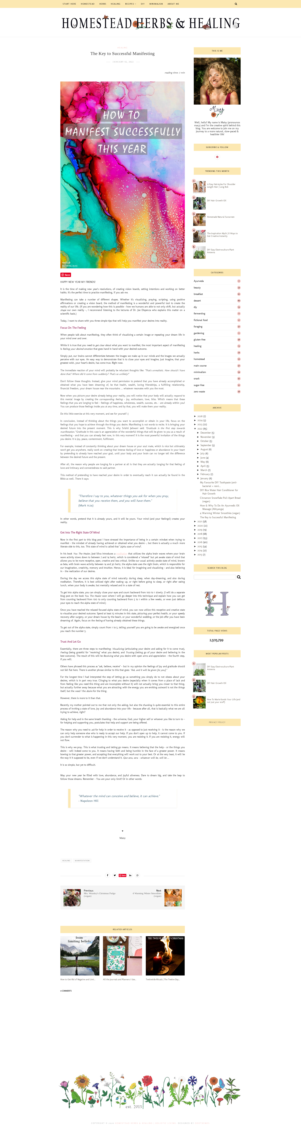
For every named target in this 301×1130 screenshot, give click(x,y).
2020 (201, 525)
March (204, 470)
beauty (197, 287)
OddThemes (202, 1123)
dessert (197, 300)
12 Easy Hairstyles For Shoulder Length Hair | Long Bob (221, 185)
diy (195, 307)
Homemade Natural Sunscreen (221, 217)
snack (196, 378)
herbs (196, 352)
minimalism (200, 372)
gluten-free (199, 339)
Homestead (88, 4)
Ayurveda (199, 281)
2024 (200, 420)
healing (122, 47)
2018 (200, 533)
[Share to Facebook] (107, 875)
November (206, 436)
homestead (199, 359)
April (203, 465)
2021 (200, 521)
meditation (121, 553)
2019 (200, 529)
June (203, 457)
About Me (173, 4)
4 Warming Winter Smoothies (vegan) (220, 513)
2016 (200, 542)
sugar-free (199, 385)
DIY (143, 4)
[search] (239, 577)
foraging (198, 326)
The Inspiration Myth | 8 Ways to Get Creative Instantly (222, 234)
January (205, 478)
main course (200, 365)
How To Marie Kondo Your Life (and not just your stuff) (223, 701)
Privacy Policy (217, 722)
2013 (200, 554)
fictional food (201, 320)
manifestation (82, 861)
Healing (116, 4)
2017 (200, 538)
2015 (200, 546)
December (206, 432)
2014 (200, 550)
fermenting (199, 313)
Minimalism (156, 4)
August (205, 449)
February (206, 474)
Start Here (69, 4)
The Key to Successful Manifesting (218, 517)
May (203, 461)
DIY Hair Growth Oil (216, 200)
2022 (200, 428)
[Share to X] (114, 875)
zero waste (199, 391)
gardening (199, 333)
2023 (200, 424)
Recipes (129, 4)
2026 (200, 416)
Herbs (102, 4)
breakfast (198, 294)
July (203, 453)
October (205, 441)
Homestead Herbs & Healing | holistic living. (146, 1123)
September (206, 445)
